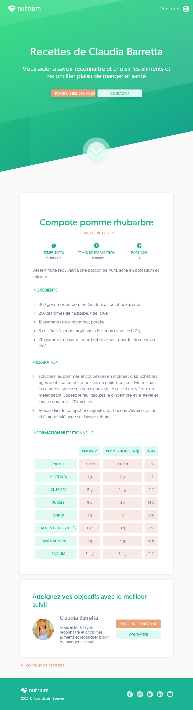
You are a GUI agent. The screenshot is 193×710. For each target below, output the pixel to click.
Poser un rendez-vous (75, 93)
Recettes (170, 8)
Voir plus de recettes (44, 665)
